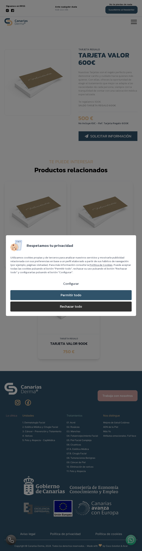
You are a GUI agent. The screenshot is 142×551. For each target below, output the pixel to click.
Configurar (71, 283)
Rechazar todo (71, 306)
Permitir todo (71, 295)
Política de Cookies (100, 265)
